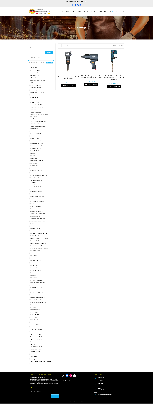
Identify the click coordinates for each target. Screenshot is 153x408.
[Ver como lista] (62, 45)
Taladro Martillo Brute (36, 339)
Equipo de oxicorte (35, 148)
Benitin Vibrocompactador (37, 95)
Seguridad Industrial (35, 309)
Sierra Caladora (34, 312)
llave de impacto (35, 228)
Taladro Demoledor (35, 334)
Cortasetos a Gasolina (36, 141)
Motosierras (33, 255)
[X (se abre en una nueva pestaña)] (72, 5)
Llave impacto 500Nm (36, 231)
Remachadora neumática (37, 292)
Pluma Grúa (33, 275)
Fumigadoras (33, 163)
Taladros (33, 184)
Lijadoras (32, 223)
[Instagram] (70, 375)
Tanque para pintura (35, 349)
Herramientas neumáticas (37, 194)
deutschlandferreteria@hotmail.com (106, 394)
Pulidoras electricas (35, 285)
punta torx (33, 290)
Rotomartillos (33, 304)
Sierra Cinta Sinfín (34, 314)
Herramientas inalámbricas (37, 189)
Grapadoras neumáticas (36, 173)
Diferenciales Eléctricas (36, 143)
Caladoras (33, 109)
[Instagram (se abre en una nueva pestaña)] (78, 5)
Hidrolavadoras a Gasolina (37, 201)
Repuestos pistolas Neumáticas (38, 299)
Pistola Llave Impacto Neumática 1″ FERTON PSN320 (68, 77)
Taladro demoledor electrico (38, 336)
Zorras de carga (34, 364)
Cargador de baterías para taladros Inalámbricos (39, 115)
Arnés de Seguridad (35, 85)
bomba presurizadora (36, 100)
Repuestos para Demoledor (37, 297)
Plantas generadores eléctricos (38, 272)
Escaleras (32, 153)
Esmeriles (32, 155)
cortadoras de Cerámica (36, 138)
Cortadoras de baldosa (36, 136)
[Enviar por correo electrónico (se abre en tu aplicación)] (80, 5)
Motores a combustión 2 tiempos (39, 248)
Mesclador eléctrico (35, 240)
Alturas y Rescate (34, 77)
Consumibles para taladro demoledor (40, 131)
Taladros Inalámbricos (36, 346)
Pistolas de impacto (35, 267)
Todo (122, 45)
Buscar (49, 52)
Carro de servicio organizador (38, 121)
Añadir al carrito (68, 85)
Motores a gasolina (35, 250)
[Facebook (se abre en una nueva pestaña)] (75, 5)
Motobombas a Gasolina (36, 245)
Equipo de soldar (35, 150)
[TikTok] (63, 375)
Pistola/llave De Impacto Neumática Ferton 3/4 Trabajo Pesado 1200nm (91, 76)
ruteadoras (33, 307)
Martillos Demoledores (36, 235)
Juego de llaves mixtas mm (37, 213)
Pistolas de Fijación (35, 265)
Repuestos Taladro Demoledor (38, 302)
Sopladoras (33, 327)
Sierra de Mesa (34, 319)
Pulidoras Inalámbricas (36, 287)
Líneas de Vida (34, 226)
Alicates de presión (35, 75)
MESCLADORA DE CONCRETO (38, 243)
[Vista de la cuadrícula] (59, 45)
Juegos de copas (35, 216)
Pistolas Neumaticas (35, 270)
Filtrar (49, 62)
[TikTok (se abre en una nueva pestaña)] (123, 11)
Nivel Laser (33, 258)
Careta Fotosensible (35, 112)
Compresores (34, 128)
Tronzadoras (33, 356)
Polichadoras (33, 277)
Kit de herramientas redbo (37, 221)
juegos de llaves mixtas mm (37, 218)
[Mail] (74, 375)
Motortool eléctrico (35, 253)
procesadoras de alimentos (37, 282)
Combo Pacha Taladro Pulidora (38, 126)
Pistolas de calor (34, 263)
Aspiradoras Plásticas (35, 87)
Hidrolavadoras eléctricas (37, 203)
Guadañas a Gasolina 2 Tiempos (38, 175)
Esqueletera (33, 158)
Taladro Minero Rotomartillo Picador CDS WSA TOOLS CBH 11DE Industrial (114, 77)
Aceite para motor (35, 70)
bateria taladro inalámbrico (37, 92)
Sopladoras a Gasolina (36, 329)
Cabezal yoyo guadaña (36, 104)
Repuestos (33, 295)
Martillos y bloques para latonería (39, 238)
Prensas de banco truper (37, 280)
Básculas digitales (35, 90)
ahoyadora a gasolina (36, 72)
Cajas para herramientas (36, 107)
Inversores (33, 208)
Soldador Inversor (35, 324)
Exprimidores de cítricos (36, 160)
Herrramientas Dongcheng (37, 196)
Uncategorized (34, 359)
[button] (148, 403)
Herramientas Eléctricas (36, 177)
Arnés (31, 82)
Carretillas (33, 118)
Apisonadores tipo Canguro (37, 80)
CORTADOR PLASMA (35, 133)
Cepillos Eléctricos (35, 123)
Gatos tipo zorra (34, 168)
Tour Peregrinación (35, 351)
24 (119, 45)
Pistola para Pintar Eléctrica (37, 260)
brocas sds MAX (34, 102)
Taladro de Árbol (34, 332)
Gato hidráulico (34, 165)
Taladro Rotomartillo (35, 341)
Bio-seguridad (34, 97)
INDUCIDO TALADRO (35, 206)
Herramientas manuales (36, 191)
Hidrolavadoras (34, 199)
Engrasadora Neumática (36, 145)
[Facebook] (67, 375)
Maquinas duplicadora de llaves (38, 233)
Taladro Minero (37, 186)
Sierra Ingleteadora (35, 322)
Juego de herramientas (36, 211)
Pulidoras (33, 182)
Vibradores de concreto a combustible (40, 361)
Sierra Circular (34, 317)
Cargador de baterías (36, 180)
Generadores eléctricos (36, 170)
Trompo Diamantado (35, 354)
